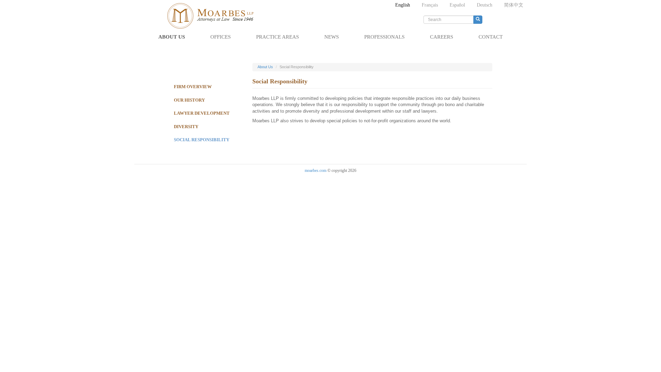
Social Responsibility (201, 139)
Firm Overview (193, 86)
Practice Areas (277, 37)
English (402, 5)
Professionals (384, 37)
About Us (171, 37)
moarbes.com (315, 170)
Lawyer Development (202, 113)
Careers (441, 37)
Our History (189, 100)
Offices (220, 37)
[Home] (213, 16)
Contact (491, 37)
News (331, 37)
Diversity (186, 126)
